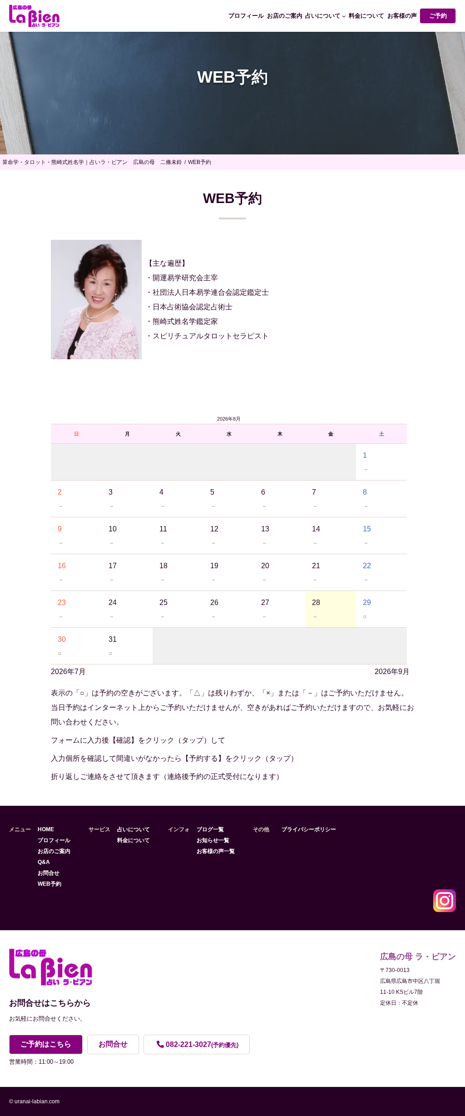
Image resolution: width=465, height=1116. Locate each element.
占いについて (323, 15)
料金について (366, 15)
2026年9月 (392, 671)
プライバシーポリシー (309, 829)
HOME (46, 829)
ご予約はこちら (45, 1044)
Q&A (44, 862)
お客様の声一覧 (216, 851)
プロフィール (246, 15)
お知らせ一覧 (213, 840)
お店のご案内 (284, 15)
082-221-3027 (202, 1044)
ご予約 (438, 15)
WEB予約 (49, 884)
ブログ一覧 (210, 829)
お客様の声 (402, 15)
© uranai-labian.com (34, 1101)
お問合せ (48, 873)
